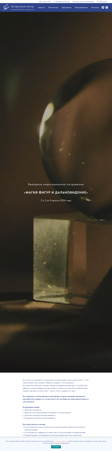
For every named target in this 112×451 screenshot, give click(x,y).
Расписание (53, 7)
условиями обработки (61, 441)
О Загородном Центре (62, 1)
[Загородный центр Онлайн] (103, 7)
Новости (41, 7)
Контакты (95, 7)
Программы (66, 7)
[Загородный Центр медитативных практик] (106, 7)
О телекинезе (102, 1)
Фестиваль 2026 (45, 1)
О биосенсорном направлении (83, 1)
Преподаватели (81, 7)
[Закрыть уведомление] (111, 439)
